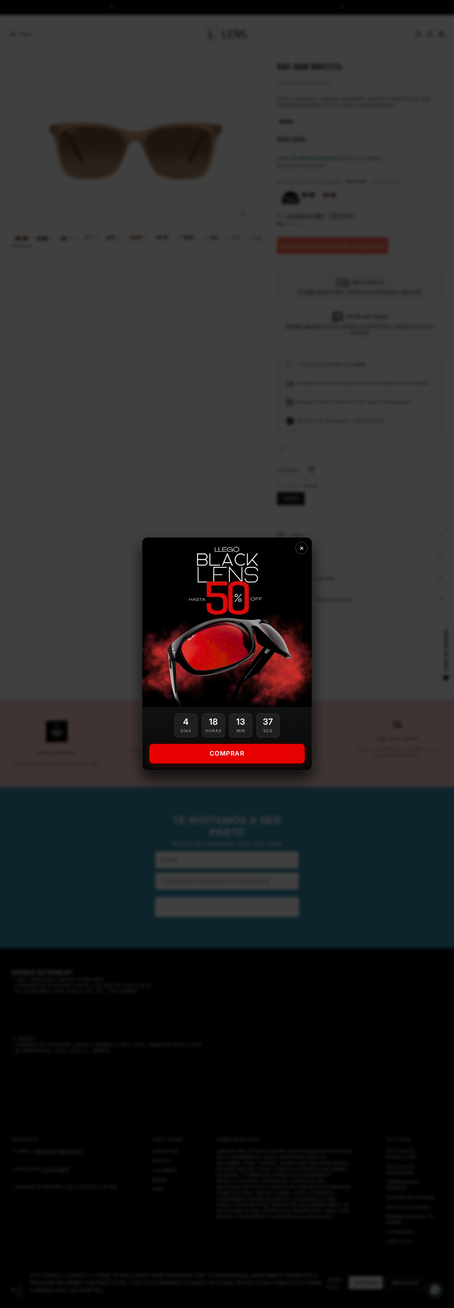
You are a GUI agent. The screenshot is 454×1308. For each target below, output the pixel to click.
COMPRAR (227, 753)
